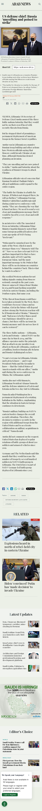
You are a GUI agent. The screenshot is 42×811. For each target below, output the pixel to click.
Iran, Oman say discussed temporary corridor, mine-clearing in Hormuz (14, 624)
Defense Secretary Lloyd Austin (16, 499)
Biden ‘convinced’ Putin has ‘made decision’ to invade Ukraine (19, 586)
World (5, 739)
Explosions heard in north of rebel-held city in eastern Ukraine (19, 546)
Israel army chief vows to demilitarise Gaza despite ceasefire (14, 645)
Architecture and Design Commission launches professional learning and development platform (14, 656)
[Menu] (2, 4)
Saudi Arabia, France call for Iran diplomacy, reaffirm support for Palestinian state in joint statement (13, 747)
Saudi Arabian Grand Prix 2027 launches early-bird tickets (14, 634)
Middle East (7, 758)
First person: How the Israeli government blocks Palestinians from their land (14, 764)
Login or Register (10, 795)
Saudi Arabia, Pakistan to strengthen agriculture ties (14, 667)
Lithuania (8, 504)
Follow (35, 103)
